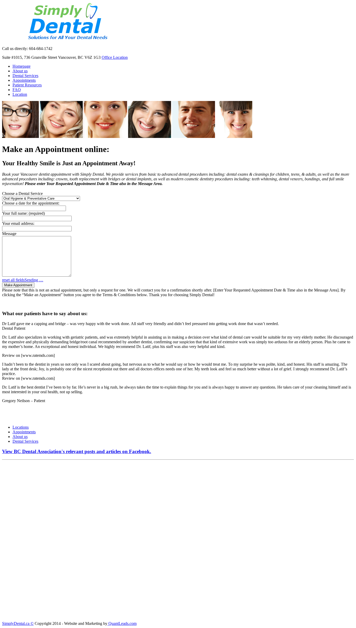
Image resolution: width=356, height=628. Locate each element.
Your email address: (18, 223)
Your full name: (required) (23, 213)
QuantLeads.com (122, 623)
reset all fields (13, 280)
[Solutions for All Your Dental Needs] (65, 39)
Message (9, 233)
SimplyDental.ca (15, 623)
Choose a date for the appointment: (30, 203)
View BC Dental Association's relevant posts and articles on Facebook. (76, 451)
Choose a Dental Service (22, 193)
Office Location (115, 57)
